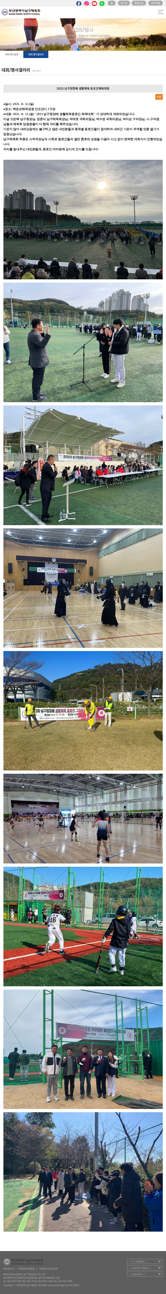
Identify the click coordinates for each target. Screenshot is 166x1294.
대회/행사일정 (11, 54)
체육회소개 (8, 1268)
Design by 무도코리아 (68, 1285)
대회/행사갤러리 (35, 54)
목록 (159, 97)
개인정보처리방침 (26, 1268)
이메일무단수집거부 (48, 1268)
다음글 (18, 97)
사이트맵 (155, 3)
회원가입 (138, 3)
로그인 (124, 3)
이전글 (8, 97)
